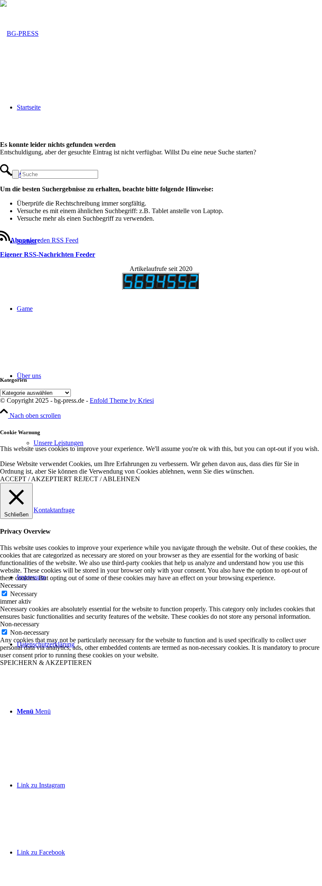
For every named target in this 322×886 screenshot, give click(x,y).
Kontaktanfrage (54, 509)
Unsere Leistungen (58, 442)
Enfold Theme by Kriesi (122, 400)
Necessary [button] (13, 585)
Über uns (29, 375)
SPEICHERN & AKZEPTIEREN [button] (46, 662)
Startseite (29, 107)
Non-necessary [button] (19, 624)
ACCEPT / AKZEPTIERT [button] (36, 478)
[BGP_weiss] (19, 33)
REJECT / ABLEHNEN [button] (107, 478)
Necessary (23, 593)
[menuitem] (169, 711)
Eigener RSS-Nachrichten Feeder (47, 254)
